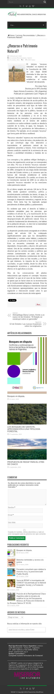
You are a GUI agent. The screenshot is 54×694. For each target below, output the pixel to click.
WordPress (39, 692)
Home (12, 35)
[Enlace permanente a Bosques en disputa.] (27, 393)
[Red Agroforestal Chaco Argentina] (27, 15)
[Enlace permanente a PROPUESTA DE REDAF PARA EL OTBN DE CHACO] (27, 459)
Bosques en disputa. (16, 396)
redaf (20, 56)
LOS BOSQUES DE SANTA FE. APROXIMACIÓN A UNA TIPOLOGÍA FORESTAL (23, 429)
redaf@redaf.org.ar (21, 652)
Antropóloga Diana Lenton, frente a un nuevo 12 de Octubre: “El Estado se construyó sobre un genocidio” (28, 316)
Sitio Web (11, 522)
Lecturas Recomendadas (25, 35)
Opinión (29, 58)
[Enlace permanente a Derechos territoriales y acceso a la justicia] (11, 566)
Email (10, 515)
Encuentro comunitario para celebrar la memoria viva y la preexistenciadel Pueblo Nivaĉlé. (31, 571)
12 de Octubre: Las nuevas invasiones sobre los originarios (25, 324)
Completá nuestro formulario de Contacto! (26, 656)
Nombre (11, 507)
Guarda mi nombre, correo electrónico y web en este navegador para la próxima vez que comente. (27, 533)
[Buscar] (45, 2)
